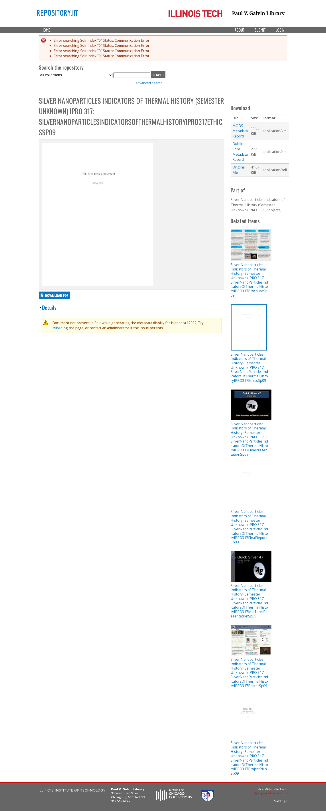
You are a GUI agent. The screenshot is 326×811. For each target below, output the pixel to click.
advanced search (149, 82)
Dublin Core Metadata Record (240, 151)
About (240, 30)
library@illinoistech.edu (272, 789)
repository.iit (57, 12)
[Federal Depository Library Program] (207, 799)
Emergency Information (270, 793)
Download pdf (56, 295)
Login (280, 30)
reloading (60, 327)
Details (49, 307)
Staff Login (280, 801)
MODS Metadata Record (240, 131)
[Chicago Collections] (174, 799)
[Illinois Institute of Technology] (72, 791)
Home (46, 30)
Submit (260, 30)
